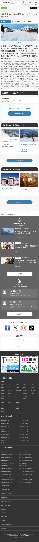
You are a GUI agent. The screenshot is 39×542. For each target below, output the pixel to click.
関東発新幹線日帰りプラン (26, 460)
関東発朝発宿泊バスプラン (7, 454)
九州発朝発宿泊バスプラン (7, 482)
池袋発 (2, 390)
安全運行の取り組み (5, 505)
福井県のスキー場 (5, 434)
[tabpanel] (19, 32)
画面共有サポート (19, 537)
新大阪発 (3, 406)
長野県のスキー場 (24, 429)
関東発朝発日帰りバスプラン (7, 452)
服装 (16, 266)
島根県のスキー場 (24, 437)
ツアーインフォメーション (7, 493)
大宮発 (10, 384)
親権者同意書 (4, 497)
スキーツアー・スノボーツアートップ (9, 213)
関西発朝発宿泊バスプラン (26, 465)
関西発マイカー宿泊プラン (7, 468)
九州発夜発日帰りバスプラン (26, 479)
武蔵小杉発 (18, 390)
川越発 (10, 387)
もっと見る (19, 273)
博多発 (17, 408)
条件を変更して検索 (19, 113)
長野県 (16, 237)
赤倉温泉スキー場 (11, 214)
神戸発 (2, 411)
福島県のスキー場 (24, 423)
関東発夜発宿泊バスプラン (26, 454)
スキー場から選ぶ (25, 213)
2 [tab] (20, 42)
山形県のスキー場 (5, 423)
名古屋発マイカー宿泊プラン (7, 477)
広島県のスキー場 (5, 440)
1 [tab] (18, 42)
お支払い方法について (6, 501)
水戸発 (32, 384)
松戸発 (24, 384)
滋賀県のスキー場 (24, 434)
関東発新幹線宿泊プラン (6, 460)
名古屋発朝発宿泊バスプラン (7, 474)
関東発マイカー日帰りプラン (26, 457)
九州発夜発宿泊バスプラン (26, 482)
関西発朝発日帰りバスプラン (7, 463)
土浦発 (32, 393)
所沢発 (10, 390)
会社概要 (3, 520)
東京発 (2, 387)
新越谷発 (10, 393)
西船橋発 (25, 393)
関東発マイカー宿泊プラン (7, 457)
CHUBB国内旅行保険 (19, 340)
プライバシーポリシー (6, 524)
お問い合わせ (4, 512)
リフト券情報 (27, 21)
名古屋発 (10, 406)
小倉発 (17, 406)
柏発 (24, 387)
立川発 (2, 398)
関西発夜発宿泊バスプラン (7, 465)
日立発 (32, 387)
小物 (16, 251)
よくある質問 (4, 509)
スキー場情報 (17, 21)
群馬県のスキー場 (24, 426)
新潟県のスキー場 (5, 431)
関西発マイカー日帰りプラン (26, 468)
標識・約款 (3, 528)
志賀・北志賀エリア (23, 237)
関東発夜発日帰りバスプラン (26, 452)
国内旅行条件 (4, 516)
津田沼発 (25, 396)
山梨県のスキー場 (5, 429)
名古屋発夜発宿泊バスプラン (26, 474)
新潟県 (2, 214)
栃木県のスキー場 (5, 426)
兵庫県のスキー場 (5, 437)
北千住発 (3, 396)
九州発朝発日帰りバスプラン (7, 479)
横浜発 (17, 384)
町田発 (2, 393)
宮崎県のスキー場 (5, 442)
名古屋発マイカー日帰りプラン (27, 477)
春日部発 (10, 396)
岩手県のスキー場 (24, 420)
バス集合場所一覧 (5, 489)
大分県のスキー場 (24, 440)
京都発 (2, 408)
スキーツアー (6, 21)
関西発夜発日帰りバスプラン (26, 463)
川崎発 (17, 387)
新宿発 (2, 384)
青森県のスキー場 (5, 420)
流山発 (24, 390)
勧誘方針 (19, 346)
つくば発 (33, 390)
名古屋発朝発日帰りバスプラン (8, 471)
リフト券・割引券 (5, 485)
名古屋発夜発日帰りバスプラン (27, 471)
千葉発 (24, 398)
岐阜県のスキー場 (24, 431)
